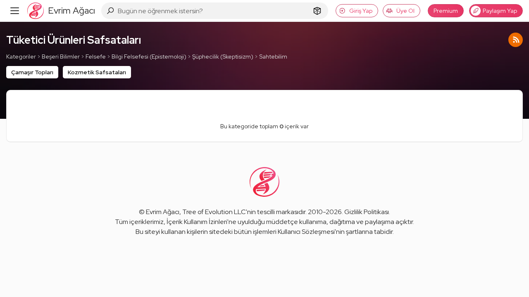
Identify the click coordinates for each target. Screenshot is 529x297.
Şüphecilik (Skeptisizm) (222, 56)
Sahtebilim (273, 56)
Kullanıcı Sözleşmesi (306, 231)
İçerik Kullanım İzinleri (197, 221)
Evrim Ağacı (162, 211)
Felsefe (96, 56)
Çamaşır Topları (32, 72)
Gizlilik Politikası (366, 211)
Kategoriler (21, 56)
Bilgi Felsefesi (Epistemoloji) (149, 56)
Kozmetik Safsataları (97, 72)
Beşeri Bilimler (61, 56)
